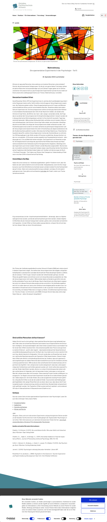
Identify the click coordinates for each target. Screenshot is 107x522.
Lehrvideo (43, 171)
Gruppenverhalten (19, 403)
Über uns (64, 3)
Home (14, 15)
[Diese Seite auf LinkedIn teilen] (78, 88)
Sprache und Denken (20, 407)
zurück (17, 23)
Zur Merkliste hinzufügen (82, 129)
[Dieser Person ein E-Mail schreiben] (90, 97)
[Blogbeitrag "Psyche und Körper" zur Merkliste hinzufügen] (90, 157)
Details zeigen (88, 518)
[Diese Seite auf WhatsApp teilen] (82, 88)
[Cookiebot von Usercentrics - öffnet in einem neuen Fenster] (11, 518)
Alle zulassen (93, 500)
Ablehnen (93, 511)
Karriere (77, 3)
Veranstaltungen (51, 15)
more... (82, 109)
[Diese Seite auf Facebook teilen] (74, 88)
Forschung (40, 15)
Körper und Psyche (20, 409)
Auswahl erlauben (93, 505)
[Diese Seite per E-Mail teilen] (86, 88)
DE (93, 3)
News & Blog (71, 3)
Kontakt (90, 3)
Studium (20, 15)
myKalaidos (84, 3)
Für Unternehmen (30, 15)
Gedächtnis (17, 405)
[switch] (48, 518)
